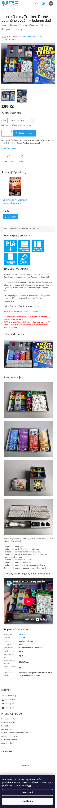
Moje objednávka (8, 743)
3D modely (26, 765)
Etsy (33, 765)
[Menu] (51, 3)
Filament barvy (7, 729)
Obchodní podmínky (9, 736)
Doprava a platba (8, 722)
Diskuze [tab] (36, 228)
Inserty (22, 634)
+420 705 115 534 (12, 699)
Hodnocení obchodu (9, 739)
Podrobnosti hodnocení (32, 36)
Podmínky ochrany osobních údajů (15, 732)
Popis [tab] (6, 228)
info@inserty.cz (12, 695)
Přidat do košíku (26, 133)
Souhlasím (27, 801)
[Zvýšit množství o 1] (11, 131)
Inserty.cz (10, 703)
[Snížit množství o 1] (11, 134)
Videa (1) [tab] (13, 228)
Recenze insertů (8, 719)
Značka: (11, 39)
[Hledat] (36, 3)
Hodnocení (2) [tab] (25, 228)
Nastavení (27, 792)
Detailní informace (8, 148)
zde (29, 785)
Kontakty (5, 726)
